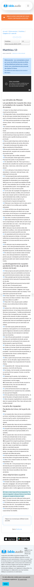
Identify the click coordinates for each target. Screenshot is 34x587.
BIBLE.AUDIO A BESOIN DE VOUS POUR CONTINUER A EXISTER (18, 17)
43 (3, 399)
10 (3, 157)
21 (3, 234)
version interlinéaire (18, 53)
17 (3, 209)
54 (3, 481)
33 (3, 337)
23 (3, 252)
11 (3, 161)
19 (3, 219)
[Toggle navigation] (28, 5)
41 (3, 388)
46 (3, 428)
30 (3, 308)
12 (3, 170)
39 (3, 376)
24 (3, 271)
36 (3, 357)
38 (3, 370)
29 (3, 302)
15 (3, 190)
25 (3, 277)
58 (3, 508)
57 (3, 502)
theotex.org (19, 529)
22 (3, 244)
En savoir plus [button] (22, 579)
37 (3, 366)
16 (3, 203)
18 (3, 217)
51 (3, 459)
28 (3, 295)
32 (3, 326)
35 (3, 349)
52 (3, 463)
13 (3, 176)
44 (3, 414)
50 (3, 455)
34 (3, 345)
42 (3, 395)
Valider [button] (6, 584)
